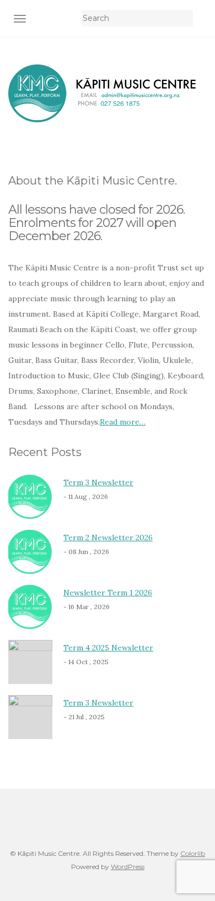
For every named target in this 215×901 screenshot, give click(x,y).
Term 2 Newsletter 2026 (108, 537)
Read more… (123, 422)
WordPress (127, 866)
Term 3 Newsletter (98, 482)
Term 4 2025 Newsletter (108, 648)
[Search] (200, 18)
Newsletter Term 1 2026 (107, 593)
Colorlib (192, 853)
